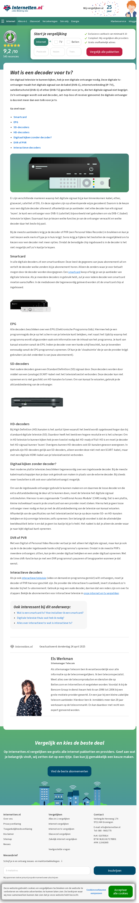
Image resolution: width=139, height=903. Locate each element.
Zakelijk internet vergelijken (63, 839)
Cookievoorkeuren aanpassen (96, 891)
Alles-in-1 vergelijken (59, 818)
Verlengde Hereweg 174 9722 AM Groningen (106, 820)
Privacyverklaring (12, 823)
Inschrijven (114, 871)
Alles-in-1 (22, 21)
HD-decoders (21, 132)
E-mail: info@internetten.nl (107, 827)
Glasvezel (35, 21)
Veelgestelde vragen (59, 849)
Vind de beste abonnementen (69, 771)
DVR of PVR (20, 142)
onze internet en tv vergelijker (101, 593)
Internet (41, 42)
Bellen (75, 42)
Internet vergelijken (59, 823)
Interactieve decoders (27, 147)
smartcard (74, 272)
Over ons (8, 818)
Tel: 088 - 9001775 (103, 830)
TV (60, 42)
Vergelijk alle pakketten (104, 52)
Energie (75, 21)
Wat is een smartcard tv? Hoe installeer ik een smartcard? (50, 613)
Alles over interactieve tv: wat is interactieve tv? (44, 623)
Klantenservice (118, 21)
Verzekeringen (50, 21)
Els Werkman (62, 658)
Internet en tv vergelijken (61, 829)
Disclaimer (8, 834)
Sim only (64, 21)
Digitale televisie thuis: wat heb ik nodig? (40, 618)
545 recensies (11, 56)
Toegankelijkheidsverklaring (17, 829)
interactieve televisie (34, 578)
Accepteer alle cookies (120, 891)
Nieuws (7, 844)
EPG (16, 122)
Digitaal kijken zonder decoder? (33, 137)
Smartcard (20, 117)
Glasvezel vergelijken (60, 834)
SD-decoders (21, 127)
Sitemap (7, 839)
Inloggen (133, 21)
